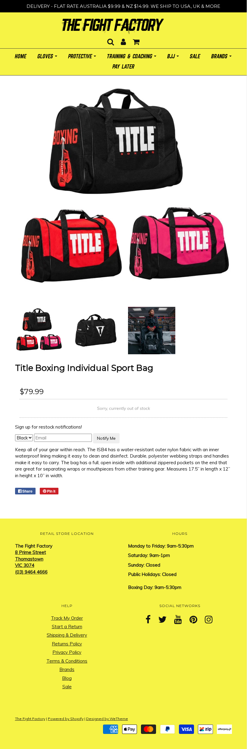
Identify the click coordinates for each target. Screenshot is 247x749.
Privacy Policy (66, 652)
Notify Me (106, 438)
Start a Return (67, 626)
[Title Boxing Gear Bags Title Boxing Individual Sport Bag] (39, 330)
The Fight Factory (30, 718)
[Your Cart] (136, 40)
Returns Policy (67, 644)
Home (21, 56)
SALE (195, 56)
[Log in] (123, 40)
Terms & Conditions (66, 661)
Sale (67, 687)
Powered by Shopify (65, 718)
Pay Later (124, 67)
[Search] (110, 40)
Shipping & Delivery (67, 635)
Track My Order (67, 618)
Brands (66, 669)
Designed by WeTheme (107, 718)
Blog (67, 678)
